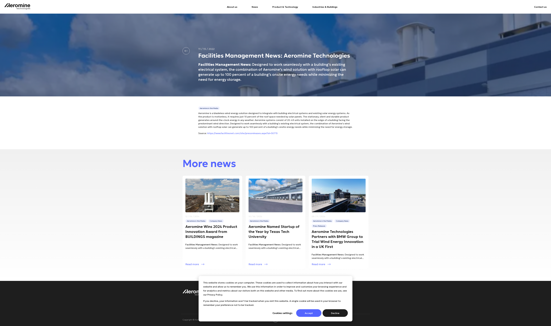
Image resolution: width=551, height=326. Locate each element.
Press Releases (319, 226)
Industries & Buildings (324, 6)
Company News (216, 221)
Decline (335, 313)
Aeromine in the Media (209, 108)
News (255, 6)
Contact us (540, 6)
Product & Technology (285, 6)
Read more (192, 264)
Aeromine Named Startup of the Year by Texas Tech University (274, 231)
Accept (309, 313)
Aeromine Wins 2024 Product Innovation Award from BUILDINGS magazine (211, 231)
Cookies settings (282, 313)
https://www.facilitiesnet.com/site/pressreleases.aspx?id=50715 (242, 133)
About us (232, 6)
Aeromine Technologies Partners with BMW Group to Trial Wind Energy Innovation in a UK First (337, 239)
